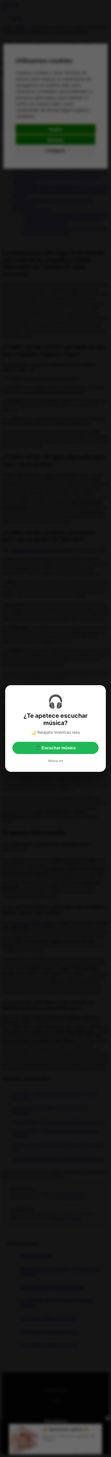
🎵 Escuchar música (55, 748)
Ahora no (55, 761)
